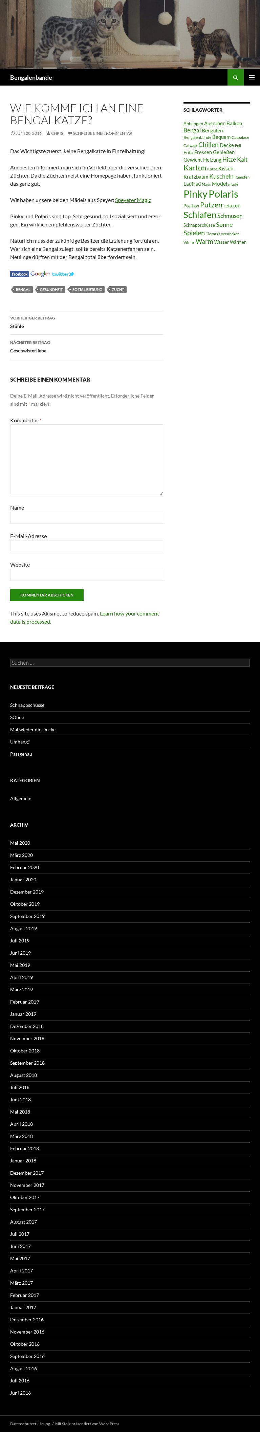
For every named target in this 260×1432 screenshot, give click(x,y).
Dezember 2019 (27, 892)
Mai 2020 (20, 843)
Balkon (234, 123)
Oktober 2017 (25, 1197)
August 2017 (23, 1222)
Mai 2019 (20, 965)
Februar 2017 (24, 1295)
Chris (57, 133)
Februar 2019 (24, 1002)
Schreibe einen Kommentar (102, 133)
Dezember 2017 (27, 1173)
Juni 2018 (20, 1099)
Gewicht (192, 160)
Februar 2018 (24, 1148)
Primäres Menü (252, 77)
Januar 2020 (23, 879)
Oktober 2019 (25, 904)
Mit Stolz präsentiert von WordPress (87, 1423)
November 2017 (27, 1185)
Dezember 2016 (27, 1319)
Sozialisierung (87, 289)
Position (191, 205)
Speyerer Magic (133, 200)
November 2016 (27, 1332)
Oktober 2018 (25, 1050)
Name (17, 507)
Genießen (224, 152)
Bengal (23, 289)
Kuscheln (221, 176)
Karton (194, 167)
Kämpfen (242, 177)
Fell (238, 145)
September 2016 (27, 1356)
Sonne (224, 224)
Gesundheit (51, 289)
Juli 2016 (19, 1380)
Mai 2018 (20, 1112)
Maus (206, 184)
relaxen (231, 205)
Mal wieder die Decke (33, 729)
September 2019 (27, 916)
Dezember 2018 (27, 1026)
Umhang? (20, 742)
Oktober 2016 (25, 1344)
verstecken (230, 234)
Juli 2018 (19, 1087)
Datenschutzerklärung (30, 1423)
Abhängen (193, 123)
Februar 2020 (24, 867)
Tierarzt (213, 233)
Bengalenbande (31, 77)
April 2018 (21, 1124)
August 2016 (23, 1368)
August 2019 (23, 928)
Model (219, 183)
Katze (212, 168)
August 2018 (23, 1075)
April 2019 (21, 977)
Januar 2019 (23, 1014)
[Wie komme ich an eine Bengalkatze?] (19, 273)
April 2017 (21, 1270)
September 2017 (27, 1209)
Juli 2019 (19, 940)
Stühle (32, 322)
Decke (227, 145)
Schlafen (199, 214)
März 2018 (21, 1136)
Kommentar (25, 420)
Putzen (211, 205)
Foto (188, 152)
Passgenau (21, 754)
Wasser (221, 242)
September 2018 (27, 1063)
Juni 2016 (20, 1393)
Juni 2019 (20, 953)
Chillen (208, 144)
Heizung (212, 160)
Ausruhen (214, 123)
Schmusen (229, 216)
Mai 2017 (20, 1258)
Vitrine (189, 242)
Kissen (225, 168)
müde (233, 184)
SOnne (17, 717)
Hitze (229, 159)
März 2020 (21, 855)
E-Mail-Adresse (28, 536)
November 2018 (27, 1038)
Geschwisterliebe (30, 346)
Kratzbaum (195, 176)
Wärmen (238, 242)
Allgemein (20, 798)
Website (20, 564)
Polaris (223, 194)
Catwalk (190, 145)
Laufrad (192, 184)
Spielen (194, 232)
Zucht (118, 289)
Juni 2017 (20, 1246)
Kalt (242, 159)
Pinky (195, 194)
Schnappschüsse (199, 225)
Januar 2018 (23, 1160)
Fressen (203, 152)
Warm (204, 241)
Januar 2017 (23, 1307)
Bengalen (212, 130)
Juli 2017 (19, 1234)
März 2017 (21, 1283)
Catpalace (240, 137)
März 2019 (21, 989)
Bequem (221, 137)
